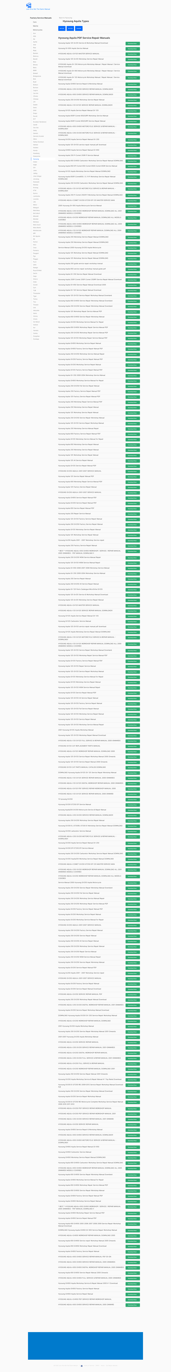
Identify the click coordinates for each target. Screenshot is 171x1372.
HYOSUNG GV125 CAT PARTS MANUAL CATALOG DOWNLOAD (82, 767)
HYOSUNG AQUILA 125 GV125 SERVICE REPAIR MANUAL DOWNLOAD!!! (85, 105)
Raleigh (35, 267)
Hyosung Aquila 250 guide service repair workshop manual (80, 263)
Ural (34, 307)
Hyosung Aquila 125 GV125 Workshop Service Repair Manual (81, 714)
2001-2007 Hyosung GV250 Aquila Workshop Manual (78, 1037)
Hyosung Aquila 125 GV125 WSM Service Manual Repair (79, 563)
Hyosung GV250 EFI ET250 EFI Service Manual (76, 848)
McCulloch (36, 213)
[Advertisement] (85, 1346)
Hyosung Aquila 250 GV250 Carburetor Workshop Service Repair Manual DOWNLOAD (90, 183)
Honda (35, 150)
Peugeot (36, 253)
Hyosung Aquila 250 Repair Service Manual (74, 514)
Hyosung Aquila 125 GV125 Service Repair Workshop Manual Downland (85, 295)
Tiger (35, 296)
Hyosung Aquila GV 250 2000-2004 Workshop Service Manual (81, 375)
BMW (35, 70)
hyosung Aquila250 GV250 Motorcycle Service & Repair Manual (82, 810)
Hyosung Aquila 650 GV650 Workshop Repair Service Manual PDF (83, 327)
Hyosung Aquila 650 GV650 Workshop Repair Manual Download (82, 1246)
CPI (34, 102)
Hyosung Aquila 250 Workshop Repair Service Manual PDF (80, 402)
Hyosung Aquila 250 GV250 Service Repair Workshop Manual (81, 418)
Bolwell (35, 73)
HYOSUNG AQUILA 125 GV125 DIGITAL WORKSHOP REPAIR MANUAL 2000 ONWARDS (90, 783)
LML (34, 202)
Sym (34, 287)
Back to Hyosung (65, 18)
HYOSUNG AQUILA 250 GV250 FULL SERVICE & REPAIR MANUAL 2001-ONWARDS (89, 1058)
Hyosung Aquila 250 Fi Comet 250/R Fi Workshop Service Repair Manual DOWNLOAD (90, 195)
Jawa (35, 170)
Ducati (35, 116)
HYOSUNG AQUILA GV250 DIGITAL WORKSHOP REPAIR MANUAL (82, 1053)
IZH (34, 167)
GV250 (70, 28)
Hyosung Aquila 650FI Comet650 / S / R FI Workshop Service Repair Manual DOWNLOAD (86, 178)
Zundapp (36, 339)
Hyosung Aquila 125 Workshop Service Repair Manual (78, 412)
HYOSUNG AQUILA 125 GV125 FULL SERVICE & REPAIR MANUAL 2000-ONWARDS (89, 741)
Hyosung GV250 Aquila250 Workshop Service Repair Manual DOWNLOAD (86, 859)
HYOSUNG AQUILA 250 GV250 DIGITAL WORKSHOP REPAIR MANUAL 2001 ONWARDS (91, 1005)
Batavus (35, 56)
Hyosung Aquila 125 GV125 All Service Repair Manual (78, 698)
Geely (35, 130)
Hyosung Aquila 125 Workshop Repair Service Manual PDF (80, 311)
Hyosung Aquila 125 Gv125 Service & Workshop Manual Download (83, 43)
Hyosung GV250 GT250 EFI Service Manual (74, 804)
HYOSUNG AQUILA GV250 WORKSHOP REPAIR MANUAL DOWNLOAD (84, 1021)
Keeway (35, 185)
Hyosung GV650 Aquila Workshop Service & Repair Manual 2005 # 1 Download (88, 1283)
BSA (34, 79)
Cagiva (35, 90)
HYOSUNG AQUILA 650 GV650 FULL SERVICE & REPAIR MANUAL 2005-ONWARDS (89, 1278)
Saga (35, 276)
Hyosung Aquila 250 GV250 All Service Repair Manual (78, 584)
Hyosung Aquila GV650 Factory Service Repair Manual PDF (80, 349)
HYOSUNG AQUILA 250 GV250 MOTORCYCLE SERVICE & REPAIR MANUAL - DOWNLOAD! (87, 134)
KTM (34, 190)
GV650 (78, 28)
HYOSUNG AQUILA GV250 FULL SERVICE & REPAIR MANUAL (81, 1063)
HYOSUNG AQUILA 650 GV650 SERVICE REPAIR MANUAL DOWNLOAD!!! (85, 94)
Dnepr (35, 113)
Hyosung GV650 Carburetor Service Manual (74, 1152)
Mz (34, 239)
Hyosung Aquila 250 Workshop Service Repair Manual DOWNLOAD (83, 237)
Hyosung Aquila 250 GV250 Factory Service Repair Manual (80, 524)
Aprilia (35, 42)
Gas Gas (35, 127)
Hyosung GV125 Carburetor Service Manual (74, 621)
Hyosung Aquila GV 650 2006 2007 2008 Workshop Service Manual (83, 568)
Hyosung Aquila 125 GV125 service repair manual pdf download (82, 145)
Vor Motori (36, 322)
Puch (34, 262)
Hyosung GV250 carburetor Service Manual (74, 831)
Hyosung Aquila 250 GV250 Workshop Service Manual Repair (81, 354)
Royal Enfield (37, 270)
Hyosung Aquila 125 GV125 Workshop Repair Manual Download (82, 735)
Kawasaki (36, 182)
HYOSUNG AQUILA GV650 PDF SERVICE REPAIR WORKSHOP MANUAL (85, 1299)
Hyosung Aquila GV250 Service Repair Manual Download (79, 989)
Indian (35, 162)
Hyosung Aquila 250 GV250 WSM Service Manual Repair (79, 557)
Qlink (34, 265)
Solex (35, 282)
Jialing (35, 173)
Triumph (35, 305)
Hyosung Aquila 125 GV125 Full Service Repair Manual (78, 709)
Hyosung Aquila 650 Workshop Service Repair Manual (78, 444)
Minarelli (35, 216)
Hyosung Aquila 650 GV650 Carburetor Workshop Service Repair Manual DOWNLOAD (90, 161)
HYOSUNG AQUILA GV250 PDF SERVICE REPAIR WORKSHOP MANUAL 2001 (87, 1114)
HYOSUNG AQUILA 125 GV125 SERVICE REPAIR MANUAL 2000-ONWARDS (86, 778)
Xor (34, 327)
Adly (34, 36)
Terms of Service (89, 1365)
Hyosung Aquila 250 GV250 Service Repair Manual (77, 936)
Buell (34, 82)
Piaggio (35, 259)
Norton (35, 242)
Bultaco (35, 85)
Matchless (36, 210)
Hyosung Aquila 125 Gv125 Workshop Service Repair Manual (81, 59)
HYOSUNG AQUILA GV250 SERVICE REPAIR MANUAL (78, 1042)
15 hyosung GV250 (65, 799)
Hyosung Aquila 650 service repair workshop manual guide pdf (82, 269)
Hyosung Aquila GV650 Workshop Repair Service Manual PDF (81, 1213)
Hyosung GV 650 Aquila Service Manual (73, 48)
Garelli (35, 125)
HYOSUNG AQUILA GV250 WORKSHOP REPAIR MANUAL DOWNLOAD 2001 (86, 1069)
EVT (34, 119)
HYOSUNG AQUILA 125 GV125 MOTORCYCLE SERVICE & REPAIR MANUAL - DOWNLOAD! (87, 189)
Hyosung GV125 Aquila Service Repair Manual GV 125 (78, 110)
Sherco (35, 279)
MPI (34, 233)
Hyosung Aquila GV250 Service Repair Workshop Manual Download (83, 1010)
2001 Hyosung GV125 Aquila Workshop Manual (76, 730)
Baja (34, 47)
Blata (34, 67)
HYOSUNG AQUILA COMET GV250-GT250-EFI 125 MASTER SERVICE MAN (86, 200)
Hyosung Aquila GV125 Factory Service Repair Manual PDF (80, 370)
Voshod (35, 325)
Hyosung (36, 159)
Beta (34, 62)
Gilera (35, 139)
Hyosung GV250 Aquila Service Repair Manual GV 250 (78, 139)
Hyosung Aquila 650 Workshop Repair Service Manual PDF (80, 482)
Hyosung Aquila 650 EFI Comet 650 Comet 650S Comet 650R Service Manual (87, 166)
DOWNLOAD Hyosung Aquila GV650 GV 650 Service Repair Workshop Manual (87, 1230)
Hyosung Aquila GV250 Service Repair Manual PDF (77, 503)
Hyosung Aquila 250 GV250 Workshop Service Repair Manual (81, 100)
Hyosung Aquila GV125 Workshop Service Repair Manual (79, 529)
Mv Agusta (36, 236)
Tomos (35, 299)
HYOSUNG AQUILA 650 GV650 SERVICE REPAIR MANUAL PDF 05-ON (84, 1257)
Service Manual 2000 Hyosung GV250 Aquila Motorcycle (79, 247)
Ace (34, 33)
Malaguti (36, 207)
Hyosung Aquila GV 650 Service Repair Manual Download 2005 (82, 285)
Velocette (36, 310)
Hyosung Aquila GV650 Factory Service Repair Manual (78, 1251)
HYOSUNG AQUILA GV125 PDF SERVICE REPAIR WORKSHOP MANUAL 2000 (87, 788)
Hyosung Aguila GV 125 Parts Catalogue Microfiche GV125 (80, 589)
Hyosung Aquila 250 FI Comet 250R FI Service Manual (78, 155)
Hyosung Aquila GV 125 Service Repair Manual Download (79, 290)
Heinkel (35, 145)
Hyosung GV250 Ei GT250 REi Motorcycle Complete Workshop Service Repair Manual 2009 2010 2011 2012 (90, 1103)
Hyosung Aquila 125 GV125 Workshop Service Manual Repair (81, 725)
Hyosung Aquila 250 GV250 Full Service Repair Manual (78, 386)
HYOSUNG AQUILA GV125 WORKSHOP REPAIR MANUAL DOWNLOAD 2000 (86, 751)
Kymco (35, 193)
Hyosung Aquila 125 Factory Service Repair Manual (77, 487)
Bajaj (34, 50)
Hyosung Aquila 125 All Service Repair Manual (75, 460)
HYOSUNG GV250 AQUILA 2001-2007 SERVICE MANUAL (79, 471)
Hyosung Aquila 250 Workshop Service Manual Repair (78, 428)
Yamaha (35, 330)
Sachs (35, 273)
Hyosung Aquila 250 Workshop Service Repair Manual (78, 407)
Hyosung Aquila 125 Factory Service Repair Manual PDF (79, 396)
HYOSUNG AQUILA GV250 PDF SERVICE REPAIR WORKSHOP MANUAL (85, 1108)
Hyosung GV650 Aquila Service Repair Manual (75, 1294)
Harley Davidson (38, 142)
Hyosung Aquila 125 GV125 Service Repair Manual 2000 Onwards (82, 762)
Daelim (35, 105)
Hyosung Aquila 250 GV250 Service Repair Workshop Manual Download (85, 1091)
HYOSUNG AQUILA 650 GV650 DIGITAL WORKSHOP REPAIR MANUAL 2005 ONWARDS (91, 1267)
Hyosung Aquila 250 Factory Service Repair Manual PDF (79, 391)
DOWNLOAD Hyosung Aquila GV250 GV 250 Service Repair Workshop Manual (87, 1015)
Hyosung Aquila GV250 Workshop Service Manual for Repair (81, 322)
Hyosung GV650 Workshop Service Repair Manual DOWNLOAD (82, 1157)
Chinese (35, 99)
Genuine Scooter (38, 136)
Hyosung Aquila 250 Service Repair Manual (74, 579)
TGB (34, 290)
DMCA (97, 1365)
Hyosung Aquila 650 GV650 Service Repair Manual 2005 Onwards (83, 1273)
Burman (35, 87)
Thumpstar (36, 293)
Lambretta (36, 196)
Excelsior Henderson (39, 122)
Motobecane (37, 230)
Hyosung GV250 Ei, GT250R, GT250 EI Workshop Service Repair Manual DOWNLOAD (90, 826)
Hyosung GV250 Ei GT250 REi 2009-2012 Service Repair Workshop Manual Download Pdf (90, 1086)
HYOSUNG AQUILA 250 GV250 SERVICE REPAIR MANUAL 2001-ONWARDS (86, 1047)
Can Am (35, 93)
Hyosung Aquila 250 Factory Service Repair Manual (77, 545)
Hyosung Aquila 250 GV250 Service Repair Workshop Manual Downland (85, 306)
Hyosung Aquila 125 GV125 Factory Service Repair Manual (80, 519)
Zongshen (36, 336)
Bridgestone (37, 76)
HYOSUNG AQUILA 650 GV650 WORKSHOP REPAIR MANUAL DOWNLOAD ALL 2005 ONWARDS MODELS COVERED (90, 225)
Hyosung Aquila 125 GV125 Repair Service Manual (77, 666)
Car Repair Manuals (111, 1365)
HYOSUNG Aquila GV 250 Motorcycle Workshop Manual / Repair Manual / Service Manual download (89, 65)
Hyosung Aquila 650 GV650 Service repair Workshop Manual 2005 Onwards (87, 1241)
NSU (34, 245)
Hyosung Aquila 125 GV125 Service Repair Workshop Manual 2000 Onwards (86, 756)
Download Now (132, 43)
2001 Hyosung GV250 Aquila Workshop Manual (76, 1026)
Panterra (36, 250)
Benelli (35, 59)
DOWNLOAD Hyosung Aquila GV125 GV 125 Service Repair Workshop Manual (87, 772)
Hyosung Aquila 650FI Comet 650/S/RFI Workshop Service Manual (83, 116)
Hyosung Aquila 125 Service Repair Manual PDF (76, 476)
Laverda (35, 199)
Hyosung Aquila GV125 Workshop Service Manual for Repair (80, 439)
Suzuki (35, 285)
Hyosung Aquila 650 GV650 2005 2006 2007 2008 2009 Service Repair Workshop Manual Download (89, 1225)
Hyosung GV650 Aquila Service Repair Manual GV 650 (78, 150)
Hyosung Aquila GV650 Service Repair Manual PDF (77, 498)
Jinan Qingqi (37, 176)
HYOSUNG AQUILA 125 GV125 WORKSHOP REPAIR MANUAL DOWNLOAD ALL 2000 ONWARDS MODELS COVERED (89, 231)
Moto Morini (37, 227)
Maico (35, 205)
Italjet (35, 165)
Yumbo (35, 333)
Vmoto (35, 319)
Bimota (35, 65)
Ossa (34, 247)
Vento (35, 313)
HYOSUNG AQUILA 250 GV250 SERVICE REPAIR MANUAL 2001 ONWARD (86, 1119)
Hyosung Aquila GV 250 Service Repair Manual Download (80, 274)
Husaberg (36, 153)
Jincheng (36, 179)
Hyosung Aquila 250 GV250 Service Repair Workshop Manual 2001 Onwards (87, 1031)
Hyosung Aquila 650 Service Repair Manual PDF (76, 508)
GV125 (62, 28)
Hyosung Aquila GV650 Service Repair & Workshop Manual (80, 84)
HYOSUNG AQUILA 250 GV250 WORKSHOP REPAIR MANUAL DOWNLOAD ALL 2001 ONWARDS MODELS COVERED (90, 212)
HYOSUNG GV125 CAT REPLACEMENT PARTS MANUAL (79, 746)
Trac (34, 302)
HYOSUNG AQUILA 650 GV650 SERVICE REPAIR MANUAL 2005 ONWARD (86, 1304)
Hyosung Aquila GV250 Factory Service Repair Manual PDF (80, 359)
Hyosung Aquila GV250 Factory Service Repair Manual (78, 983)
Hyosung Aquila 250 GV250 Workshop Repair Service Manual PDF (83, 333)
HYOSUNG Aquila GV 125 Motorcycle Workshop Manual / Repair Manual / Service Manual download (88, 78)
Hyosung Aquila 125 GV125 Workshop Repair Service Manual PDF (82, 338)
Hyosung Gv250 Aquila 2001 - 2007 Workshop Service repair (81, 540)
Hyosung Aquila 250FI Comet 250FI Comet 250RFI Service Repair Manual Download (90, 279)
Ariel (34, 45)
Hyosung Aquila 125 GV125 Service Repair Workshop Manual (81, 423)
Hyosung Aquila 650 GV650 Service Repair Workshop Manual (81, 317)
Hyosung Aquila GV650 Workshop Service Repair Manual (79, 343)
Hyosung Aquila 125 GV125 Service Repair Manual (77, 719)
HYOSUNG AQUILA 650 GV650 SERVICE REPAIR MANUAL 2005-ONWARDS (86, 1262)
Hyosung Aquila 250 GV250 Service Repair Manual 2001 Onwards (83, 1074)
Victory (35, 316)
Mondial (35, 219)
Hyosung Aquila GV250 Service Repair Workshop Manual (79, 1096)
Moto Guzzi (36, 225)
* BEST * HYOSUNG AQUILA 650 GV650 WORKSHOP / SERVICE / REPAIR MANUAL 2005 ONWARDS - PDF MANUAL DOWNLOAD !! (89, 552)
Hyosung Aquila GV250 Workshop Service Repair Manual (79, 365)
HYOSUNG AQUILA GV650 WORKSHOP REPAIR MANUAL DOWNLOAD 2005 (86, 1235)
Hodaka (35, 147)
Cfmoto (35, 96)
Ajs (34, 39)
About (102, 1365)
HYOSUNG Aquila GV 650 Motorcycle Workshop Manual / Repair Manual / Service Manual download (89, 72)
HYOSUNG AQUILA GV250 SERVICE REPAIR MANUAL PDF (80, 994)
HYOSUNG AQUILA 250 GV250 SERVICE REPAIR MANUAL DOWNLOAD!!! (85, 89)
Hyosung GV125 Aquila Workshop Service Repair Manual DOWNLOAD (84, 171)
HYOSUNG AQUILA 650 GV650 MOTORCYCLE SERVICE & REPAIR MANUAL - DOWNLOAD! (87, 127)
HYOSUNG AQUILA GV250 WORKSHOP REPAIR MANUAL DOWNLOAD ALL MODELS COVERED (89, 218)
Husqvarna (36, 156)
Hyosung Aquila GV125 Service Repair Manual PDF (77, 466)
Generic (35, 133)
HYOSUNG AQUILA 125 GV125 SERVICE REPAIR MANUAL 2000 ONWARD (85, 794)
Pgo (34, 256)
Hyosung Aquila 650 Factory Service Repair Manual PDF (79, 434)
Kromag (35, 187)
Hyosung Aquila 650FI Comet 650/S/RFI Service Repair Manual (81, 121)
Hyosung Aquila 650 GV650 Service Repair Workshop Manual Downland (85, 301)
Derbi (35, 107)
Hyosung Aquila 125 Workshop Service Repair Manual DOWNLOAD (83, 253)
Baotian (35, 53)
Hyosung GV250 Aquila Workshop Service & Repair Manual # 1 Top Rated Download (89, 1079)
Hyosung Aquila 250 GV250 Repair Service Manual (77, 952)
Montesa (36, 222)
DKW (34, 110)
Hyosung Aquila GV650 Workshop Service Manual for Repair (81, 380)
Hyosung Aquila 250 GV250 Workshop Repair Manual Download (82, 999)
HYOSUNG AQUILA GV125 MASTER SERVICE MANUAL (78, 54)
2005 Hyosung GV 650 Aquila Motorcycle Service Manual (80, 206)
